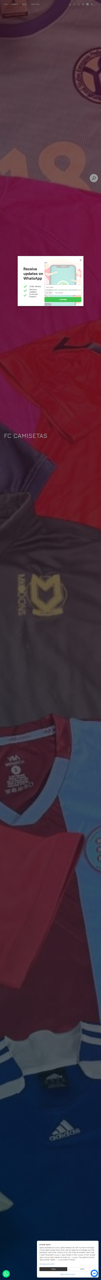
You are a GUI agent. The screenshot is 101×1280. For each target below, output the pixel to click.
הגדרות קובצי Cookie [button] (67, 1274)
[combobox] (49, 292)
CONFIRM (63, 300)
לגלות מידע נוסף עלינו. (47, 1264)
